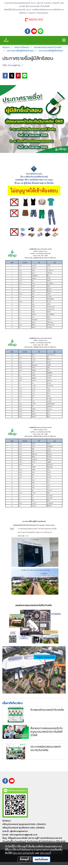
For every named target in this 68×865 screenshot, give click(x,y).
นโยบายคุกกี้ (45, 853)
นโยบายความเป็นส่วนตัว (23, 853)
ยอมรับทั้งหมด (41, 859)
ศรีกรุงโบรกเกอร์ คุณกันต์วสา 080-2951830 (23, 827)
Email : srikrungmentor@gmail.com (19, 834)
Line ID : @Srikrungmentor (15, 831)
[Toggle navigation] (63, 40)
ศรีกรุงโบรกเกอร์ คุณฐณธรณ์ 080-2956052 (24, 824)
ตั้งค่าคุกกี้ (24, 859)
